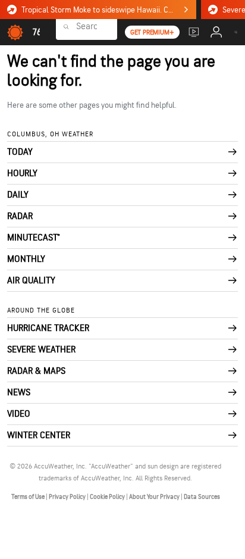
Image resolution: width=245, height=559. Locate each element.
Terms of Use (28, 497)
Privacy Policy (68, 497)
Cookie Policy (108, 497)
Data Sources (202, 497)
